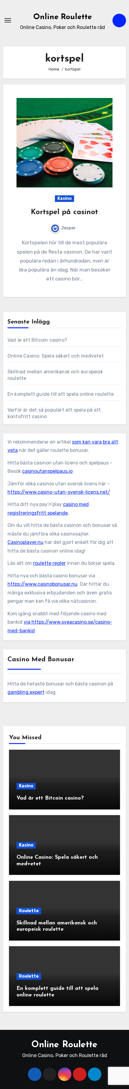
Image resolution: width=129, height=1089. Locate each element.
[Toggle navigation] (8, 20)
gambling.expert (26, 692)
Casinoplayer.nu (26, 542)
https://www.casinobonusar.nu (42, 584)
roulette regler (49, 563)
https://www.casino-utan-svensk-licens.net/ (59, 492)
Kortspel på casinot (64, 212)
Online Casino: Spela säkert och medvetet (56, 356)
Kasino (64, 198)
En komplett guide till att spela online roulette (61, 394)
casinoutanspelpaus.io (47, 471)
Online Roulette (62, 17)
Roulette (29, 910)
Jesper (68, 228)
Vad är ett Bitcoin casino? (37, 340)
